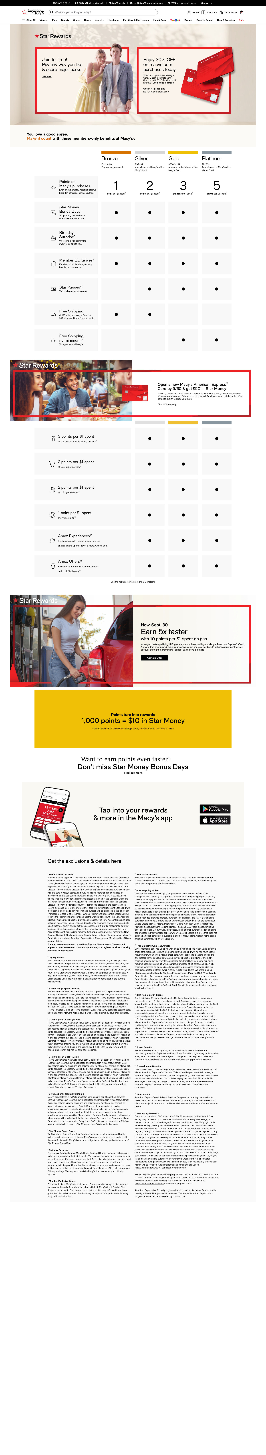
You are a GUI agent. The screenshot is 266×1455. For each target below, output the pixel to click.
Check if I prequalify (154, 88)
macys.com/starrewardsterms (149, 1183)
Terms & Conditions (145, 582)
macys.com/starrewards (146, 1167)
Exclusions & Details (164, 729)
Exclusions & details (163, 83)
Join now (47, 76)
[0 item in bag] (242, 12)
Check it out (101, 545)
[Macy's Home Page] (33, 12)
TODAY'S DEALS (61, 3)
